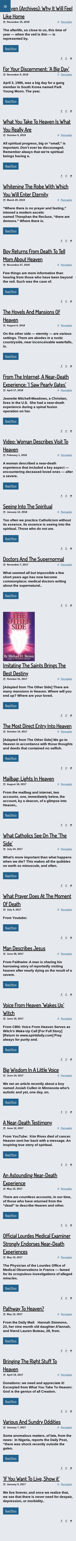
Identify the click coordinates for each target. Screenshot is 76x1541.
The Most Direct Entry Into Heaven (37, 725)
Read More (10, 48)
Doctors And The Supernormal (33, 558)
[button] (5, 6)
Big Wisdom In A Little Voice (31, 1069)
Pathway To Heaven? (23, 1308)
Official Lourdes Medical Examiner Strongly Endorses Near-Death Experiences (37, 1243)
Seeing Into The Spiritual (27, 506)
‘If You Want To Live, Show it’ (31, 1478)
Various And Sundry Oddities (32, 1421)
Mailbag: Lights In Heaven (28, 778)
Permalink (66, 21)
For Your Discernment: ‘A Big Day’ (36, 68)
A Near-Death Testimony (27, 1122)
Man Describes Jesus (24, 948)
